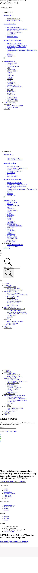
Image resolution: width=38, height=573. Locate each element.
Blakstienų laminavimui (16, 312)
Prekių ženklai (9, 61)
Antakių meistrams (14, 310)
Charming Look (9, 15)
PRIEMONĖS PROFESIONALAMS (14, 309)
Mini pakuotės (12, 306)
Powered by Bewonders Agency (14, 541)
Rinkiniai (10, 304)
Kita (8, 318)
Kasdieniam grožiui (14, 290)
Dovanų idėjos (12, 299)
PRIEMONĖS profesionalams (12, 40)
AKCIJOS (6, 283)
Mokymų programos (15, 105)
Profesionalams (13, 288)
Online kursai (12, 107)
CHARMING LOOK (10, 287)
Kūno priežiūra (13, 302)
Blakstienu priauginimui (17, 313)
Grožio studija (9, 102)
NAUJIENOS (7, 285)
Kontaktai (8, 328)
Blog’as (7, 109)
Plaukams (11, 298)
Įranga (10, 317)
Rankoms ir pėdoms (14, 301)
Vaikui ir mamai (13, 296)
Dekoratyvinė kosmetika (17, 294)
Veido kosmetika (13, 293)
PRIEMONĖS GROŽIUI (10, 24)
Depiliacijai (11, 315)
